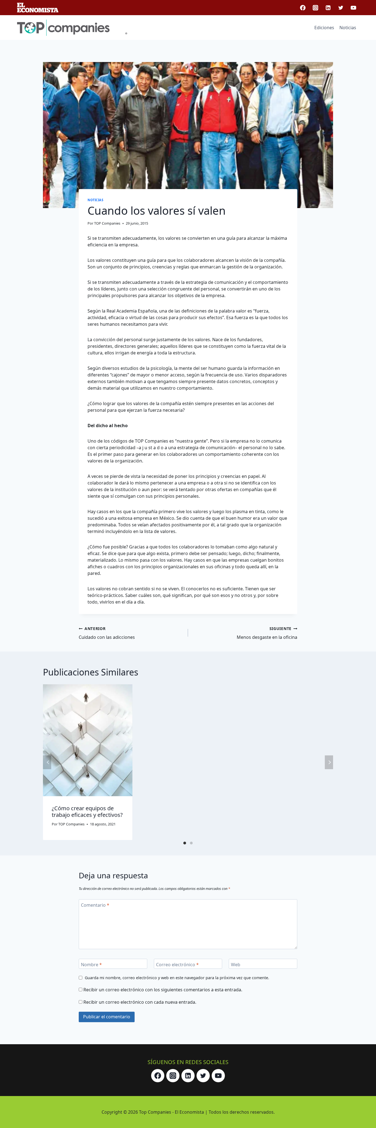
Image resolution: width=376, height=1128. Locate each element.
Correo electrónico (177, 964)
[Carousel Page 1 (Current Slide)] (184, 843)
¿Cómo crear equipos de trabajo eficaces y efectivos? (87, 811)
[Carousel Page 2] (191, 843)
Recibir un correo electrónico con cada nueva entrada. (139, 1002)
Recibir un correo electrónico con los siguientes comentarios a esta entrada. (162, 990)
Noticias (347, 28)
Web (235, 964)
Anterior (47, 762)
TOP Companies (107, 223)
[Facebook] (302, 7)
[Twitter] (340, 7)
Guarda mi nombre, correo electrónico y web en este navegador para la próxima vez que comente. (177, 977)
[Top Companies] (72, 28)
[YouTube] (353, 7)
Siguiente (329, 762)
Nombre (91, 964)
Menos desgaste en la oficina (267, 633)
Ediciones (324, 28)
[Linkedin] (328, 7)
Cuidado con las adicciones (107, 633)
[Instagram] (315, 7)
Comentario (95, 905)
